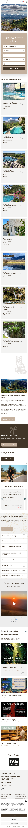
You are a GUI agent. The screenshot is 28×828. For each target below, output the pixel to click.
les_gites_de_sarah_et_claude (14, 592)
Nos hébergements (20, 794)
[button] (26, 800)
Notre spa (4, 796)
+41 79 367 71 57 (6, 785)
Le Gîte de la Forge (20, 798)
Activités (3, 798)
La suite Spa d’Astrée (20, 796)
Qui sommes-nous (6, 794)
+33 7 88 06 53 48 (6, 782)
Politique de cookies (7, 826)
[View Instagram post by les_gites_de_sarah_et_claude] (25, 614)
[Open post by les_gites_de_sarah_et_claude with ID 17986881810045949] (14, 603)
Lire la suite (6, 502)
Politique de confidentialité (18, 826)
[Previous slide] (1, 499)
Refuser (14, 819)
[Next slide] (25, 499)
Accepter (14, 815)
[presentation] (23, 463)
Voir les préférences (14, 823)
